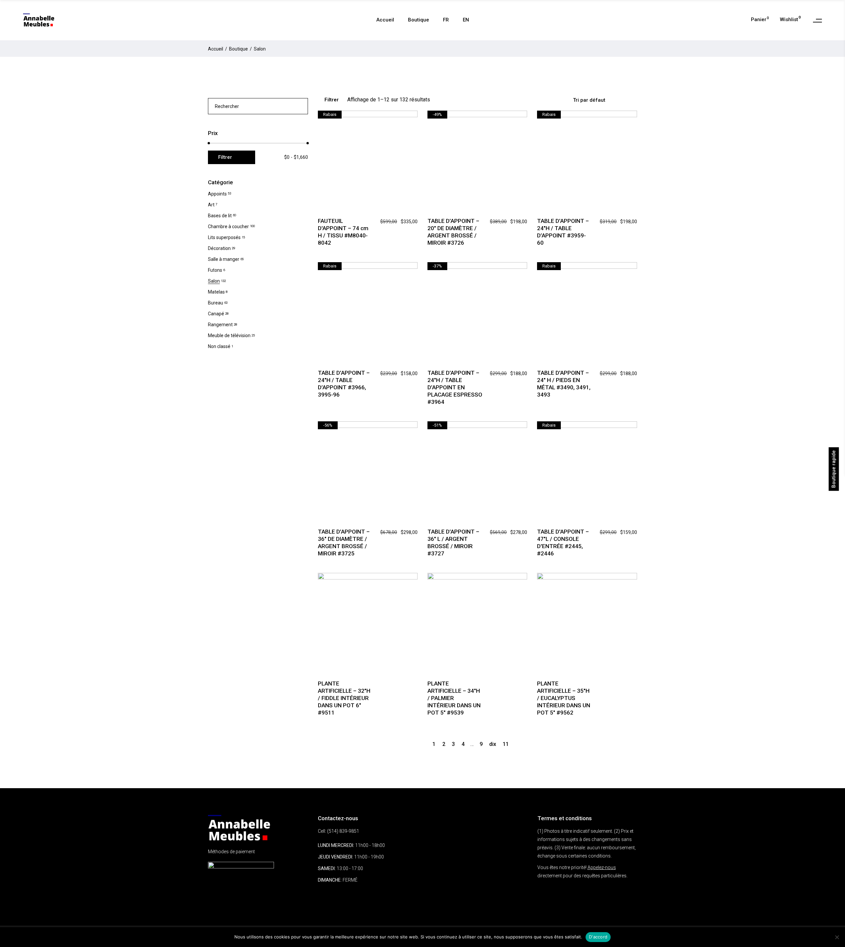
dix (492, 744)
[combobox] (602, 99)
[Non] (836, 937)
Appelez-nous (602, 867)
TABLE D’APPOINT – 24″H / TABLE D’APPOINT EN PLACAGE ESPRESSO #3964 (454, 387)
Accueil (215, 49)
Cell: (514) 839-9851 (338, 831)
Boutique (238, 49)
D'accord (598, 936)
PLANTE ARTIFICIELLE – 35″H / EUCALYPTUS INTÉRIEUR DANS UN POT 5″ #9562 (563, 698)
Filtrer (331, 100)
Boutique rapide (834, 469)
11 (506, 744)
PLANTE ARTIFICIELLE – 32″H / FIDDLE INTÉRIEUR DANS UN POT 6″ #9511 (344, 698)
